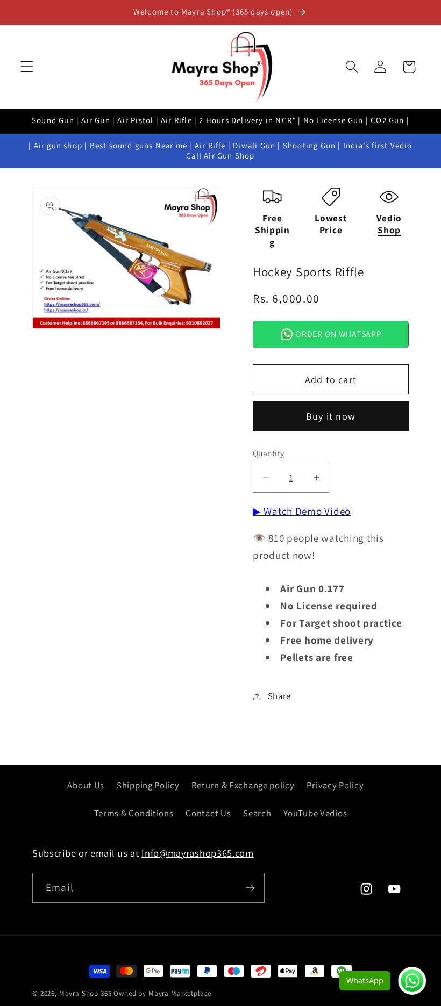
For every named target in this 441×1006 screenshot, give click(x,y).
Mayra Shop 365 (85, 993)
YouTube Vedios (315, 813)
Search (257, 813)
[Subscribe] (250, 888)
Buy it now (330, 416)
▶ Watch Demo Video (302, 511)
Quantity (268, 453)
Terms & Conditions (134, 813)
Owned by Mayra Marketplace (162, 993)
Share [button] (279, 696)
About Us (85, 785)
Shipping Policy (148, 785)
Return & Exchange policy (242, 785)
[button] (27, 67)
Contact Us (208, 813)
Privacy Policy (335, 785)
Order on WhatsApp (338, 334)
